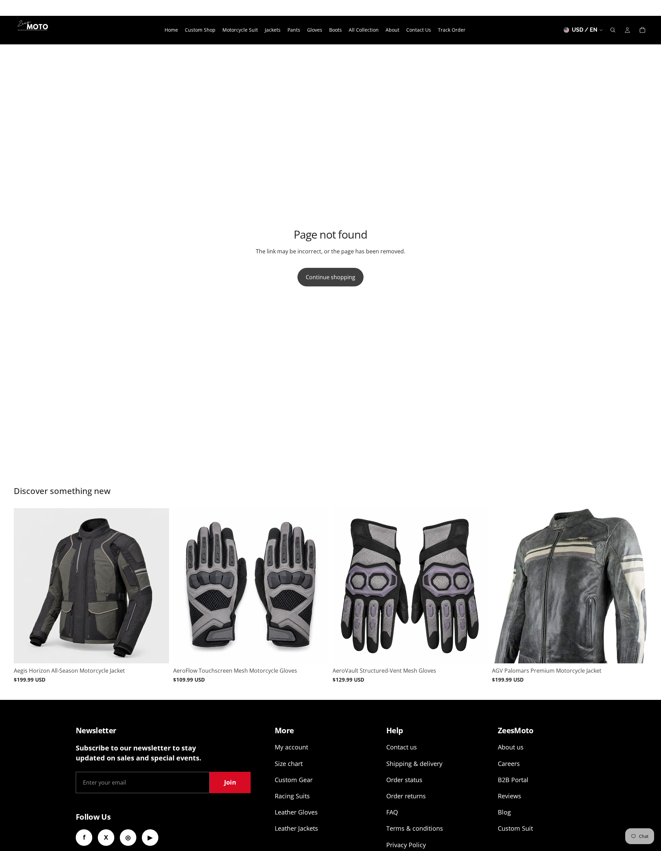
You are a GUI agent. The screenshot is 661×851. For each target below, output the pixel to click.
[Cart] (642, 30)
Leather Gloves (296, 812)
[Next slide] (158, 585)
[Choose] (158, 653)
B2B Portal (513, 780)
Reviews (509, 796)
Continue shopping (330, 277)
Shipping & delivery (414, 763)
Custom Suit (515, 828)
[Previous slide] (24, 585)
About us (511, 747)
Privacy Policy (406, 845)
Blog (504, 812)
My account (291, 747)
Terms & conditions (414, 828)
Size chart (289, 763)
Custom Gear (294, 780)
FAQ (392, 812)
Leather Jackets (296, 828)
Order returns (406, 796)
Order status (404, 780)
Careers (509, 763)
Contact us (401, 747)
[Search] (612, 30)
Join (230, 782)
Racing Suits (292, 796)
